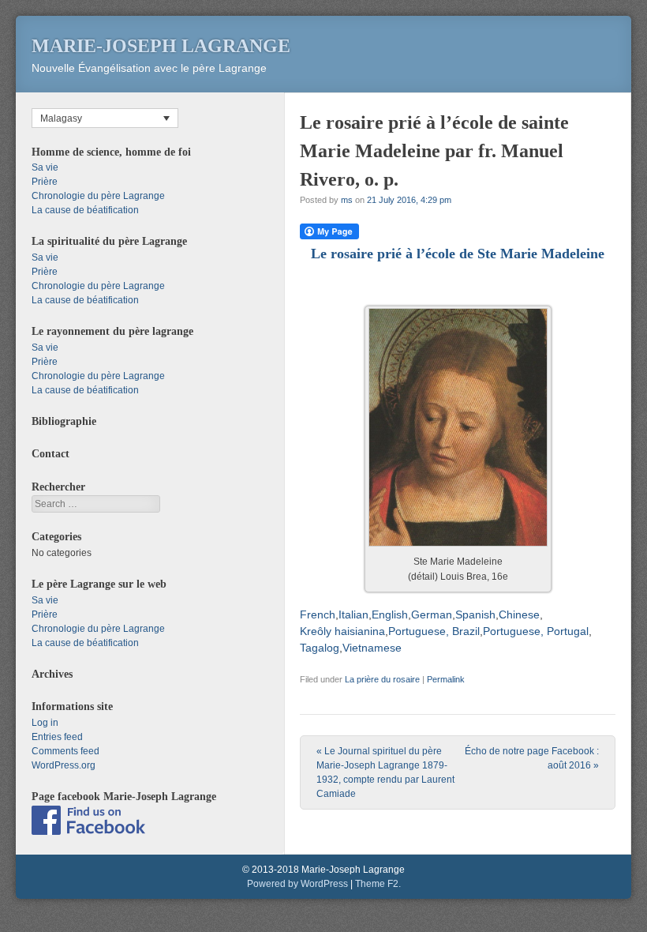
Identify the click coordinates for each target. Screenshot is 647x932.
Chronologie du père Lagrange (98, 195)
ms (347, 200)
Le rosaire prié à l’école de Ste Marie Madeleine (457, 253)
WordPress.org (63, 765)
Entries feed (57, 736)
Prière (45, 181)
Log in (45, 722)
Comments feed (65, 751)
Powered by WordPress (297, 883)
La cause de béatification (85, 210)
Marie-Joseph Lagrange (161, 46)
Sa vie (45, 167)
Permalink (446, 679)
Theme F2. (378, 883)
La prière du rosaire (382, 679)
